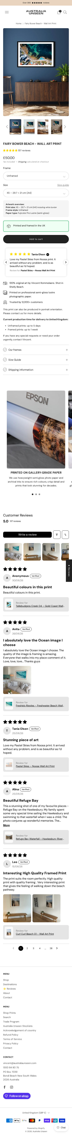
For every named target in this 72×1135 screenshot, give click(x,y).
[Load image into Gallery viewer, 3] (29, 126)
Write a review (27, 534)
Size (5, 185)
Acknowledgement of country (19, 1030)
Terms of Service (12, 1039)
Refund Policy (10, 1034)
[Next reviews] (66, 262)
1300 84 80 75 (11, 1067)
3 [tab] (39, 494)
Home (18, 23)
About (6, 993)
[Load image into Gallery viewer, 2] (15, 126)
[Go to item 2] (32, 552)
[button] (10, 150)
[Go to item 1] (13, 552)
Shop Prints (9, 1012)
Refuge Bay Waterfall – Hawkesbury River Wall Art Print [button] (39, 838)
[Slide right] (64, 127)
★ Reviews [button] (69, 571)
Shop (6, 979)
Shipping (22, 162)
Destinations (10, 984)
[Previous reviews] (6, 262)
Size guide (63, 185)
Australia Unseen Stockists (18, 1026)
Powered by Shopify (36, 1128)
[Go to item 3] (51, 552)
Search (7, 1017)
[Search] (65, 12)
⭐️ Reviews (9, 988)
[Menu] (7, 12)
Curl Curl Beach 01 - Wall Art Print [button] (35, 933)
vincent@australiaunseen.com (19, 1063)
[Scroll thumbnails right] (64, 552)
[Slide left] (7, 127)
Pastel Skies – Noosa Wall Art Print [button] (35, 766)
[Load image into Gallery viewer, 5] (56, 126)
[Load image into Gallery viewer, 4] (43, 126)
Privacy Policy (10, 1043)
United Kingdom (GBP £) (34, 1112)
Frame (6, 168)
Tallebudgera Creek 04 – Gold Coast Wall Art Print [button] (39, 606)
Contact (7, 997)
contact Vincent (22, 339)
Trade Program (11, 1021)
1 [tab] (32, 494)
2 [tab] (36, 494)
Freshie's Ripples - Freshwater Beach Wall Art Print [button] (39, 705)
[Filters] (56, 534)
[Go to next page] (58, 948)
